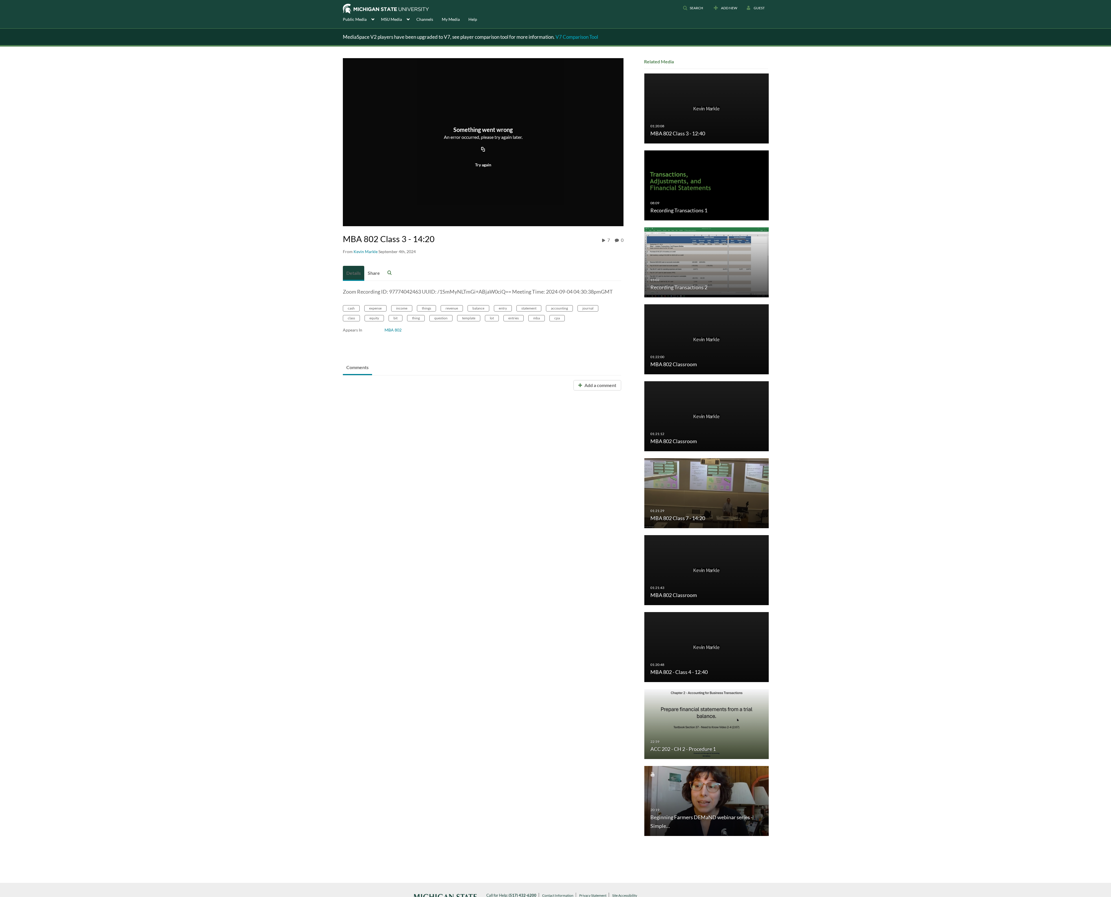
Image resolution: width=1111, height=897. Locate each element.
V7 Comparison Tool (577, 37)
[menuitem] (362, 19)
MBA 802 (393, 329)
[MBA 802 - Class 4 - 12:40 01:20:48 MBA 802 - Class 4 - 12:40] (706, 646)
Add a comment (600, 385)
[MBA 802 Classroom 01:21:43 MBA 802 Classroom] (706, 570)
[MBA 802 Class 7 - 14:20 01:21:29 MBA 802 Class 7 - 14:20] (706, 493)
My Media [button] (451, 19)
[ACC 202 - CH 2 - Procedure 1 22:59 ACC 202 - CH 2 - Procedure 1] (706, 723)
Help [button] (472, 19)
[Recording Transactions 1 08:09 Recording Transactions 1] (706, 185)
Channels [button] (424, 19)
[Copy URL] (483, 149)
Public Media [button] (355, 19)
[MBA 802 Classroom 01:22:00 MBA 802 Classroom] (706, 339)
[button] (693, 8)
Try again (483, 164)
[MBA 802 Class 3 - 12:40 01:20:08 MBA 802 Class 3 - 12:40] (706, 108)
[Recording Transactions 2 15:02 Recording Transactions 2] (706, 262)
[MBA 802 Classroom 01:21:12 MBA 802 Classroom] (706, 416)
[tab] (353, 273)
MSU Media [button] (391, 19)
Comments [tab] (357, 367)
